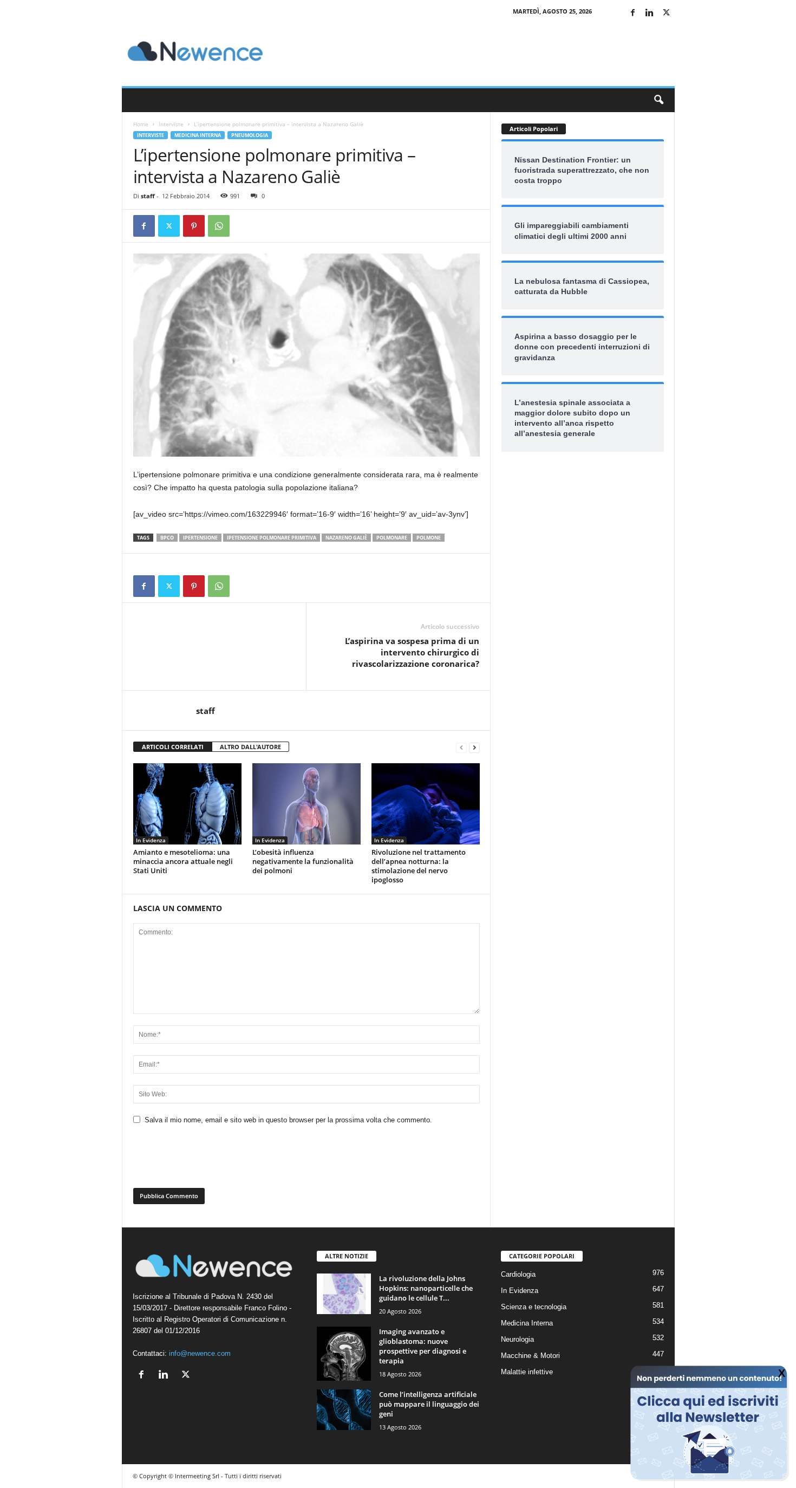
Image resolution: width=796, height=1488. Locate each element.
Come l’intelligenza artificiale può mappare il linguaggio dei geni (429, 1404)
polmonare (391, 537)
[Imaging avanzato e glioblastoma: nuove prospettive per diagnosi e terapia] (344, 1354)
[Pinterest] (194, 226)
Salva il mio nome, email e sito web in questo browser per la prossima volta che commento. (288, 1120)
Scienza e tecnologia (533, 1307)
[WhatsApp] (219, 226)
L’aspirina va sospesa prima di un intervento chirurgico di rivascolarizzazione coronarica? (412, 652)
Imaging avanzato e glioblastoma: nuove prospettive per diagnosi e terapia (422, 1346)
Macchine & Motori (530, 1355)
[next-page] (474, 747)
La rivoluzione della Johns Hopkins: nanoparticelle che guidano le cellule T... (426, 1288)
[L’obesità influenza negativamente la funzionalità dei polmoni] (306, 803)
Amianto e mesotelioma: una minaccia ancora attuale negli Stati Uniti (183, 861)
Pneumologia (249, 135)
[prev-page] (461, 747)
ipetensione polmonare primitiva (271, 537)
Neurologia (517, 1339)
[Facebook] (633, 13)
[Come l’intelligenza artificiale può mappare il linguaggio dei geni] (344, 1409)
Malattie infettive (527, 1372)
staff (148, 196)
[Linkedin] (649, 13)
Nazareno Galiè (346, 537)
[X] (666, 13)
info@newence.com (200, 1353)
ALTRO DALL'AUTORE (250, 747)
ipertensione (200, 537)
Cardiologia (518, 1274)
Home (140, 124)
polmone (428, 537)
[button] (658, 100)
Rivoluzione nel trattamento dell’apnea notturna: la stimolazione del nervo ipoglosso (418, 866)
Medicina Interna (197, 135)
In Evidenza (151, 840)
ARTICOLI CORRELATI (173, 747)
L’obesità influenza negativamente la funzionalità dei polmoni (303, 861)
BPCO (167, 537)
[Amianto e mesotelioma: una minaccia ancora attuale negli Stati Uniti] (187, 803)
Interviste (171, 124)
